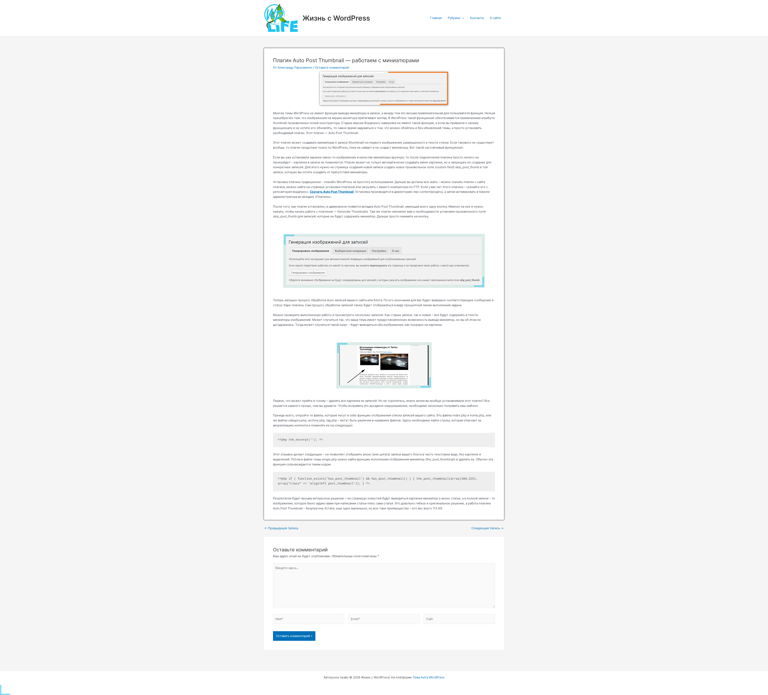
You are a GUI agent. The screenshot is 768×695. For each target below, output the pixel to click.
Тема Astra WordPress (429, 677)
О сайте (495, 18)
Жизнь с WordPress (336, 18)
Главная (436, 18)
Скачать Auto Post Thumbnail (332, 192)
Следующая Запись (487, 528)
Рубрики (454, 18)
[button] (462, 18)
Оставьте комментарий (332, 67)
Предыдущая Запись (281, 528)
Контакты (477, 18)
